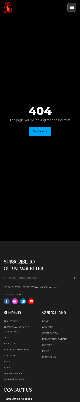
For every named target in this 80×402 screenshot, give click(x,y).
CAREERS (47, 345)
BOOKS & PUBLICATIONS (54, 339)
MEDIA (45, 351)
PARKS (7, 337)
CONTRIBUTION (50, 333)
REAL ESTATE (11, 321)
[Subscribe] (74, 278)
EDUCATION (10, 343)
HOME (45, 321)
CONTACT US (49, 357)
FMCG (7, 361)
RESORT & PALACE (13, 373)
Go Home (40, 131)
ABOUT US (47, 327)
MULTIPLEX (9, 355)
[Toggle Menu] (71, 7)
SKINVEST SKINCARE (14, 379)
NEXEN (7, 367)
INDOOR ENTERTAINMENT (17, 349)
